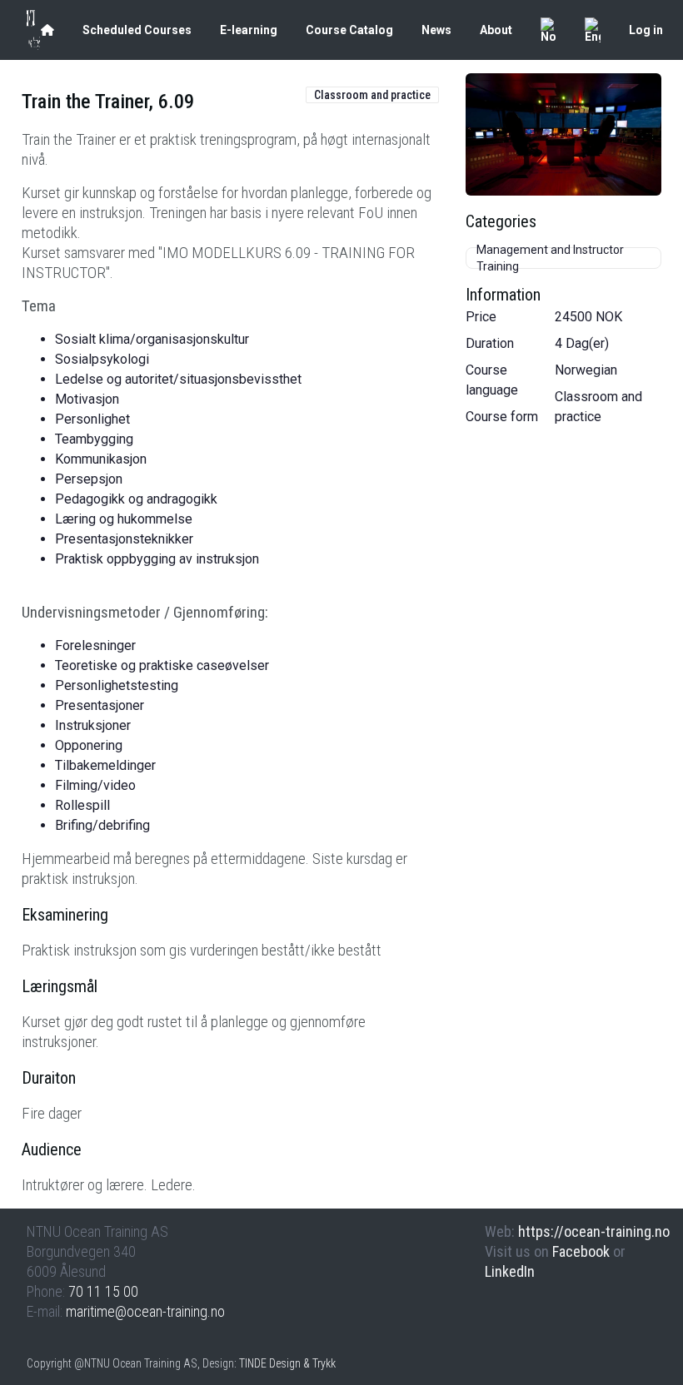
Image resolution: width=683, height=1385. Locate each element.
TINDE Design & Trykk (287, 1363)
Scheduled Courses (137, 30)
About (496, 30)
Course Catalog (349, 30)
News (436, 30)
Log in (646, 30)
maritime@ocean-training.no (145, 1311)
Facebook (581, 1251)
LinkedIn (510, 1271)
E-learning (248, 30)
